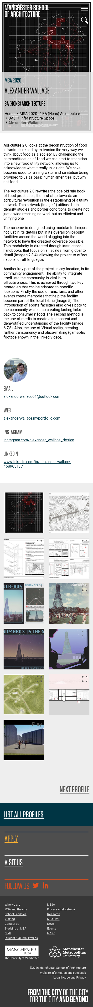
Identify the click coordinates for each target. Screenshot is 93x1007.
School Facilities (15, 914)
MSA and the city (16, 909)
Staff (8, 933)
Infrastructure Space (37, 118)
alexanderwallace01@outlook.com (32, 396)
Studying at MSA (15, 928)
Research (53, 914)
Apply (11, 838)
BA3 (12, 118)
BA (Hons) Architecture (61, 113)
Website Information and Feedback (63, 972)
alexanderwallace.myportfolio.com (32, 418)
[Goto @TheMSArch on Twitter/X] (36, 886)
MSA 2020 (28, 113)
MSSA (51, 904)
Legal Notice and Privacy (69, 977)
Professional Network (61, 909)
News (51, 923)
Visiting (10, 919)
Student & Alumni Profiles (21, 938)
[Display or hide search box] (84, 20)
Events (51, 928)
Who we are (12, 904)
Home (10, 113)
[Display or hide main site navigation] (84, 8)
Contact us (12, 923)
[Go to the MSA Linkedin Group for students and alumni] (45, 886)
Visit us (14, 862)
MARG (51, 933)
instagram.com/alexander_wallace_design (39, 440)
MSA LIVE (53, 919)
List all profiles (24, 814)
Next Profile (74, 789)
